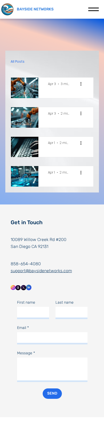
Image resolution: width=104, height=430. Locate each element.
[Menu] (93, 9)
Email (23, 327)
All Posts (18, 61)
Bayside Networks (35, 9)
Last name (64, 302)
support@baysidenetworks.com (41, 270)
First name (26, 302)
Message (26, 353)
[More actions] (83, 84)
